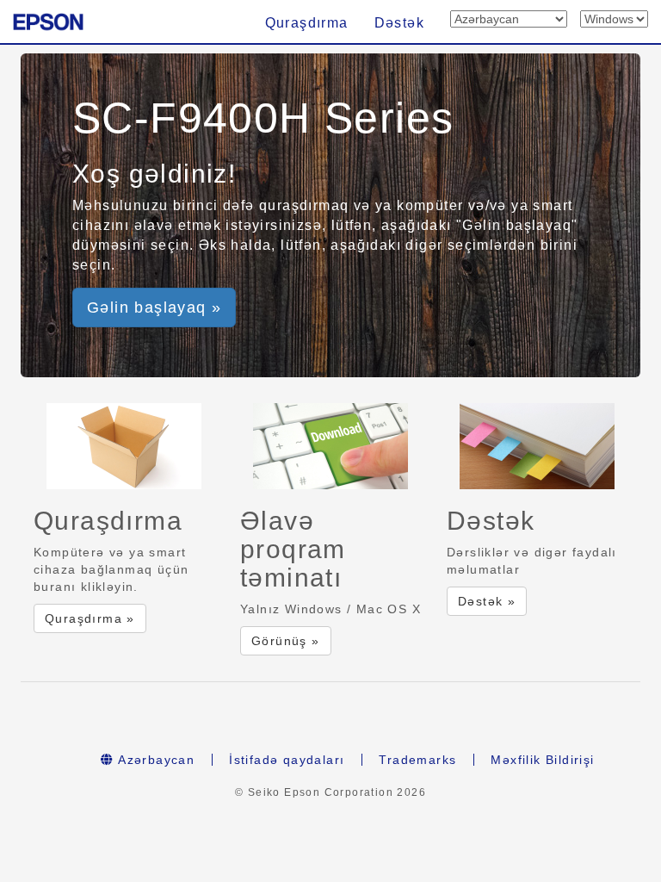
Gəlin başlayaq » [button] (154, 307)
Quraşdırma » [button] (90, 618)
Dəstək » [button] (487, 601)
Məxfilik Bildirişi (542, 760)
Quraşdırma (307, 23)
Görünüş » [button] (285, 641)
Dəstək (399, 23)
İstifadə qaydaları (286, 760)
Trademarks (417, 760)
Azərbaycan (154, 760)
